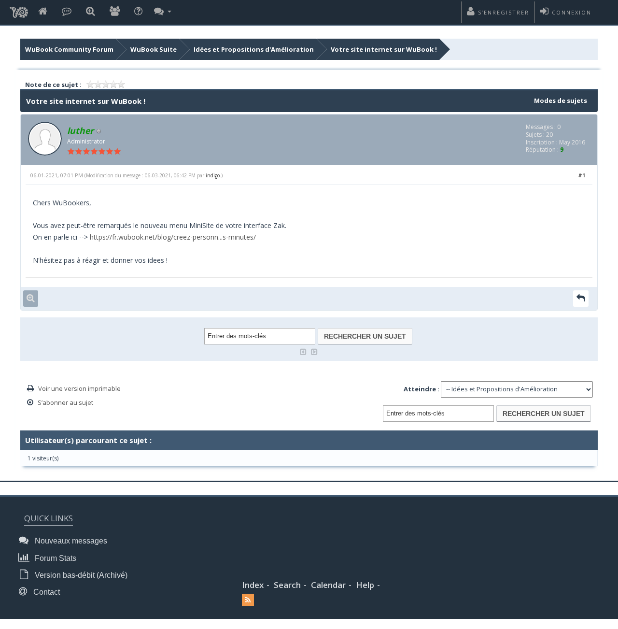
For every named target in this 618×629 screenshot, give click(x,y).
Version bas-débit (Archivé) (80, 575)
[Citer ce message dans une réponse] (581, 298)
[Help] (138, 12)
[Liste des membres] (114, 12)
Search (287, 584)
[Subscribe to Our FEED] (248, 599)
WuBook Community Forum (69, 49)
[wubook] (19, 9)
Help (365, 584)
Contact (45, 592)
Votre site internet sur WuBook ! (384, 49)
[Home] (43, 12)
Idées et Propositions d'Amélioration (254, 49)
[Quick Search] (90, 12)
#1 (581, 175)
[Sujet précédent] (303, 350)
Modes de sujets (560, 100)
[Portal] (67, 12)
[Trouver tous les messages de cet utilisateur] (30, 298)
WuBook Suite (153, 49)
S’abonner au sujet (65, 402)
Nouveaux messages (70, 541)
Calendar (328, 584)
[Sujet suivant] (314, 350)
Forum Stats (54, 558)
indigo (213, 175)
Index (253, 584)
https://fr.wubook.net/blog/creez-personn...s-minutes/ (173, 237)
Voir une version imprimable (79, 388)
